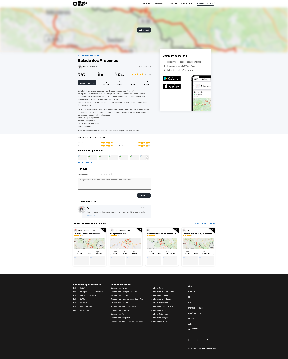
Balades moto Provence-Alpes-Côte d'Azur (127, 299)
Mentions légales (195, 308)
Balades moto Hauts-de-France (162, 292)
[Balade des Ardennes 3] (103, 157)
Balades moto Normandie (160, 303)
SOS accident (172, 4)
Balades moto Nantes (158, 310)
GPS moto (146, 4)
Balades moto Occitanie (120, 295)
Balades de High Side (81, 310)
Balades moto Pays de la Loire (162, 306)
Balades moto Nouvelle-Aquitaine (123, 306)
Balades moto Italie (157, 288)
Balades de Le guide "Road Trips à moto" (88, 292)
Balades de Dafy (79, 288)
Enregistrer (106, 84)
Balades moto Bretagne (159, 317)
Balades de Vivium (80, 303)
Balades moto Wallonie (159, 321)
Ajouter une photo (85, 162)
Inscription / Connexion (205, 4)
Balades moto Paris (118, 314)
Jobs (190, 324)
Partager (147, 84)
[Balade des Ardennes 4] (113, 157)
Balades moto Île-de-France (161, 299)
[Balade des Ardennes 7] (144, 157)
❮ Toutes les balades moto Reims (89, 55)
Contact (191, 292)
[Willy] (80, 67)
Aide (190, 286)
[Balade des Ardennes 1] (82, 157)
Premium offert (186, 4)
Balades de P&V (79, 299)
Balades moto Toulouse (159, 295)
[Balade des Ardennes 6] (134, 157)
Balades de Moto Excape (82, 306)
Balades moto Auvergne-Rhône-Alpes (125, 292)
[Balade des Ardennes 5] (123, 157)
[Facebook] (188, 340)
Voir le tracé (144, 30)
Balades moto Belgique (159, 314)
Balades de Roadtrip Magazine (84, 295)
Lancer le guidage (87, 83)
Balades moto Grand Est (120, 310)
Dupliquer (120, 84)
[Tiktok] (206, 340)
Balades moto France (119, 288)
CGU (190, 302)
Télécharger (133, 84)
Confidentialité (194, 313)
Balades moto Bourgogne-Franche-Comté (127, 321)
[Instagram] (197, 340)
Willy (84, 66)
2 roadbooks (93, 66)
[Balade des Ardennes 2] (92, 157)
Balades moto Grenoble (120, 303)
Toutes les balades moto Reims (203, 223)
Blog (190, 297)
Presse (191, 319)
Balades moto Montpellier (120, 317)
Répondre (91, 215)
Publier (144, 195)
